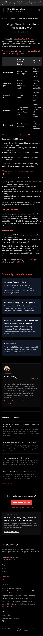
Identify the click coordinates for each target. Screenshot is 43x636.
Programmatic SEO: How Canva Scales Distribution (18, 596)
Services (4, 571)
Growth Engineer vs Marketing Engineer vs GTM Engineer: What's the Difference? (20, 592)
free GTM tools (19, 262)
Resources (5, 577)
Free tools (29, 507)
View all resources (7, 484)
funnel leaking (32, 182)
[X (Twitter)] (6, 621)
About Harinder (9, 401)
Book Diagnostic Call (21, 502)
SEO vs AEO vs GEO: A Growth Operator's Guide (17, 601)
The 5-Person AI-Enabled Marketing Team (15, 598)
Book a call (7, 403)
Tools (3, 574)
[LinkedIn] (3, 621)
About (4, 579)
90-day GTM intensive (17, 507)
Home (4, 18)
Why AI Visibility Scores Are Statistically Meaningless (19, 604)
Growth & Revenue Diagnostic (11, 588)
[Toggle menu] (39, 10)
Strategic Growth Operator (25, 39)
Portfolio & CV (20, 401)
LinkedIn (29, 401)
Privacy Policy (6, 615)
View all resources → (8, 606)
